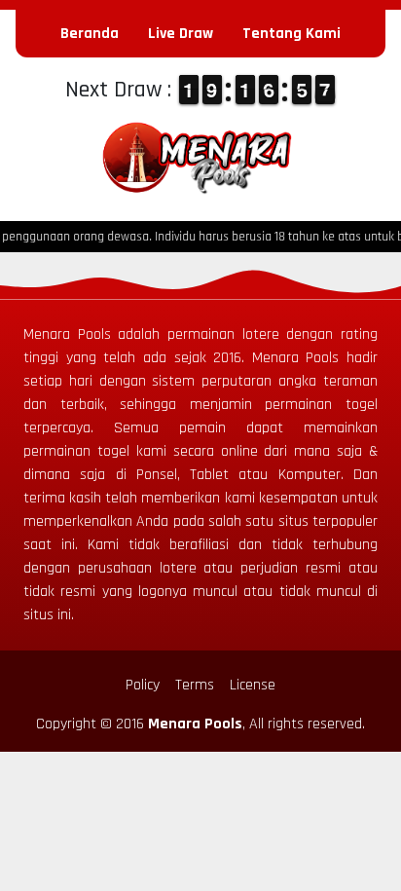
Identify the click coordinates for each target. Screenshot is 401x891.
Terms (194, 685)
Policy (143, 685)
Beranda (89, 33)
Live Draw (180, 33)
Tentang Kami (291, 33)
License (252, 685)
